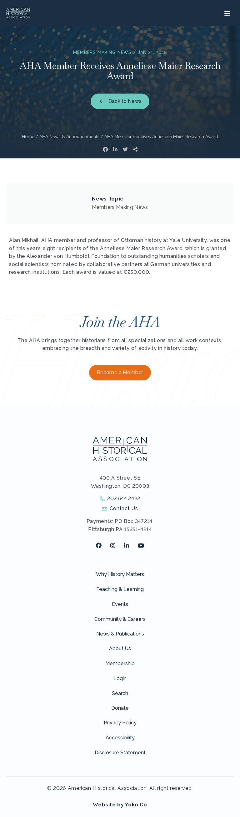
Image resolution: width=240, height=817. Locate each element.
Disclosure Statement (120, 753)
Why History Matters (120, 574)
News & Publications (120, 634)
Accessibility (120, 738)
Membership (120, 663)
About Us (120, 648)
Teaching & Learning (120, 589)
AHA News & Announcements (69, 136)
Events (120, 604)
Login (120, 678)
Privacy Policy (120, 723)
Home (28, 136)
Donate (120, 708)
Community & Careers (120, 619)
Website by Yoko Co (120, 805)
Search (120, 693)
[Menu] (226, 13)
